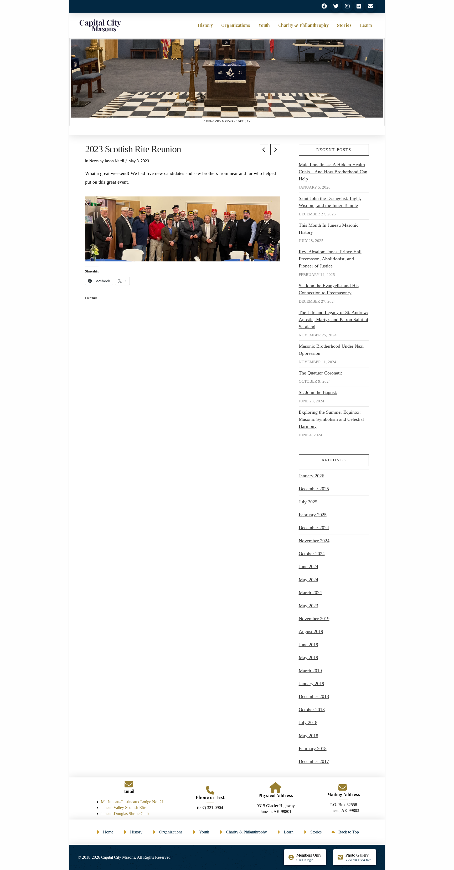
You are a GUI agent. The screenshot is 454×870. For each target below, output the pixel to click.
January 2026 (311, 475)
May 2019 (308, 657)
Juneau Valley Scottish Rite (123, 807)
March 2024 (310, 592)
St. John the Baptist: (318, 392)
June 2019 (308, 644)
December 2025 (314, 488)
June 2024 (308, 566)
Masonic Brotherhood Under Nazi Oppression (331, 349)
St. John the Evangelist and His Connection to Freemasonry (329, 289)
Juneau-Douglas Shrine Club (125, 813)
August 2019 (311, 631)
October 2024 (312, 553)
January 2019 (311, 683)
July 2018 (308, 722)
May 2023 (308, 605)
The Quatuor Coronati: (320, 373)
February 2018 (313, 748)
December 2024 (314, 527)
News (94, 161)
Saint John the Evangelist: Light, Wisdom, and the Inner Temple (330, 202)
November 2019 (314, 618)
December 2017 (314, 761)
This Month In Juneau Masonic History (328, 228)
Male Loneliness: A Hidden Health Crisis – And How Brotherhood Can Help (333, 171)
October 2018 (312, 709)
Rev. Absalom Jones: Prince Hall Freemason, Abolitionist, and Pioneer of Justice (330, 259)
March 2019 (310, 670)
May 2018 (308, 735)
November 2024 (314, 540)
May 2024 (308, 579)
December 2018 (314, 696)
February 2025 (313, 514)
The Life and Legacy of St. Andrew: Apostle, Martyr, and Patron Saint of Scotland (333, 319)
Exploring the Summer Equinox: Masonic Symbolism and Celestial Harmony (331, 419)
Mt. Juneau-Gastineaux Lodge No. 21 (132, 802)
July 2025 (308, 501)
